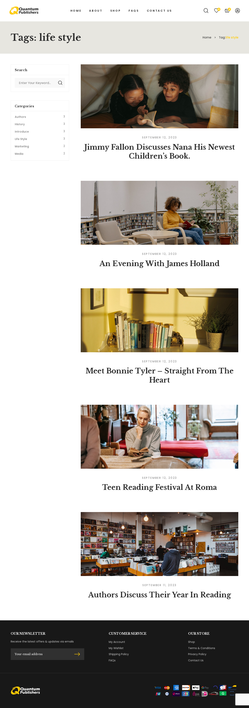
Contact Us (195, 660)
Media (19, 154)
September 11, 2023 (159, 585)
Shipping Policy (119, 654)
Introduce (22, 132)
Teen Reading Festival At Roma (159, 487)
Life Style (21, 139)
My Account (117, 642)
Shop (191, 642)
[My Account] (237, 10)
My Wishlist (116, 648)
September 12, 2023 (159, 137)
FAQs (112, 660)
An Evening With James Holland (159, 263)
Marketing (22, 146)
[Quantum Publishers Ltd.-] (24, 10)
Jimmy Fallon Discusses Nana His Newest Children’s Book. (159, 152)
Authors (20, 117)
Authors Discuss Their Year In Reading (159, 595)
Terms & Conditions (201, 648)
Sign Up (77, 654)
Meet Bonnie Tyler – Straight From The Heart (160, 376)
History (20, 124)
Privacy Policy (197, 654)
